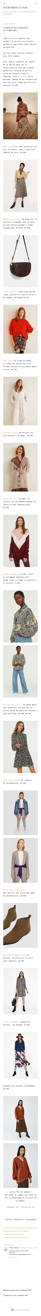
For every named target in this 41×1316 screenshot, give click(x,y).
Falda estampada (10, 1022)
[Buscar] (36, 3)
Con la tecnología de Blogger (22, 1309)
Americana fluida (11, 780)
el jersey (23, 76)
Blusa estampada (10, 574)
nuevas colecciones (10, 1237)
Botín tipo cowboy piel (14, 890)
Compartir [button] (6, 1228)
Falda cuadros (9, 292)
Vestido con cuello (12, 705)
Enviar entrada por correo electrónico (25, 1228)
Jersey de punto (10, 499)
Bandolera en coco (11, 219)
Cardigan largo (10, 433)
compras (25, 1231)
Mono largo (8, 361)
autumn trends (16, 1231)
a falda (9, 147)
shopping (25, 1237)
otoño (19, 1237)
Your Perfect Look (15, 7)
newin (22, 1234)
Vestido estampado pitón (14, 955)
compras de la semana (11, 1234)
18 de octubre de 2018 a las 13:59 (29, 1248)
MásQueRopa (14, 1248)
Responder (13, 1257)
